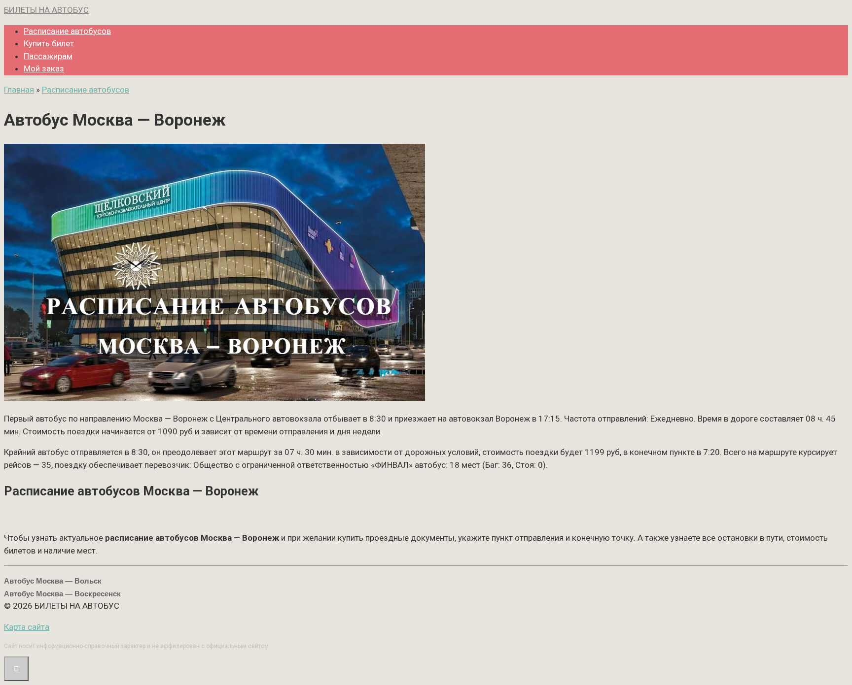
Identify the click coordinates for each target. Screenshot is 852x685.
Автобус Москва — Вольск (53, 581)
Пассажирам (48, 56)
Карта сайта (26, 627)
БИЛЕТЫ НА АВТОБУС (46, 10)
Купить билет (49, 43)
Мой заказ (44, 68)
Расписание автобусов (67, 31)
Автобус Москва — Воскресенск (62, 593)
